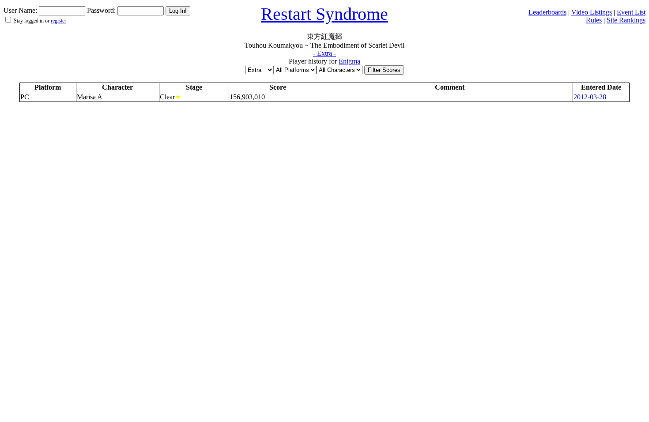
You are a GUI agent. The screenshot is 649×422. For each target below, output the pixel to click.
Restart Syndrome (324, 14)
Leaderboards (547, 12)
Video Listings (591, 12)
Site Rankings (626, 20)
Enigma (349, 61)
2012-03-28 (590, 97)
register (58, 21)
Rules (594, 20)
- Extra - (324, 53)
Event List (631, 12)
